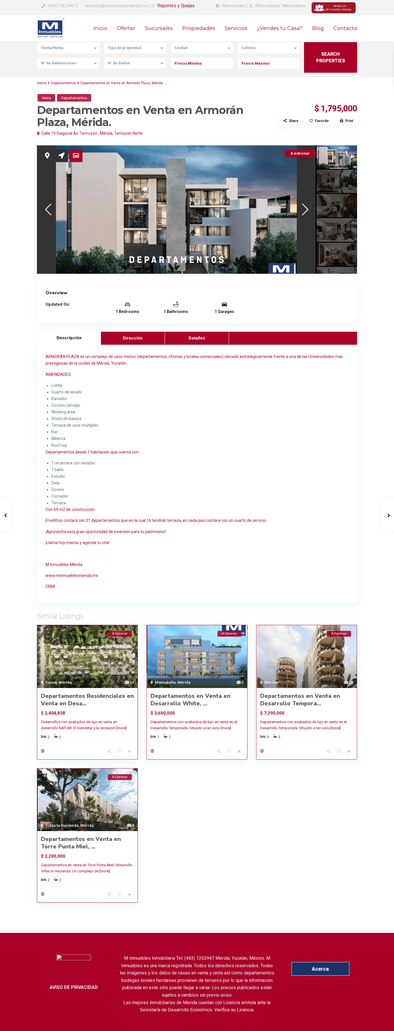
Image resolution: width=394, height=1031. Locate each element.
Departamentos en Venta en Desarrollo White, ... (190, 699)
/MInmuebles (233, 5)
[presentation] (47, 209)
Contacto (345, 28)
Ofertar (126, 28)
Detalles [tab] (197, 338)
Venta (46, 98)
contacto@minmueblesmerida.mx (115, 5)
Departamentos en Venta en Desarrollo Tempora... (300, 699)
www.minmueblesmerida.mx (72, 575)
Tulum (51, 682)
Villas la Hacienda (62, 825)
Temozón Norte (128, 133)
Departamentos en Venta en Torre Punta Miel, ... (81, 842)
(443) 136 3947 (61, 5)
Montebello (165, 682)
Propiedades (198, 28)
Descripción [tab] (69, 337)
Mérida (106, 133)
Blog (318, 28)
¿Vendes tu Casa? (280, 28)
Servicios (236, 28)
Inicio (100, 28)
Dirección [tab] (133, 338)
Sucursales (159, 28)
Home (41, 83)
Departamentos (63, 83)
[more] (121, 728)
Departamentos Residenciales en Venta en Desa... (87, 699)
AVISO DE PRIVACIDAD (74, 987)
